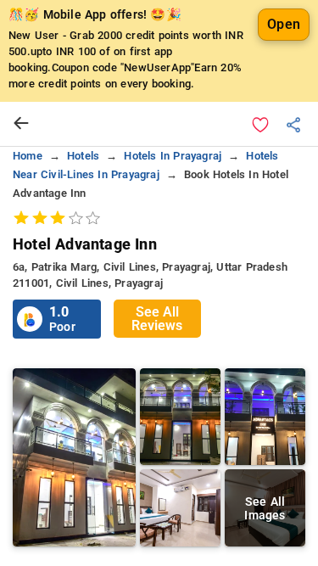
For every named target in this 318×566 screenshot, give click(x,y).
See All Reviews (156, 318)
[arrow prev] (21, 124)
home (27, 155)
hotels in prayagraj (172, 155)
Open (283, 24)
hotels (83, 155)
